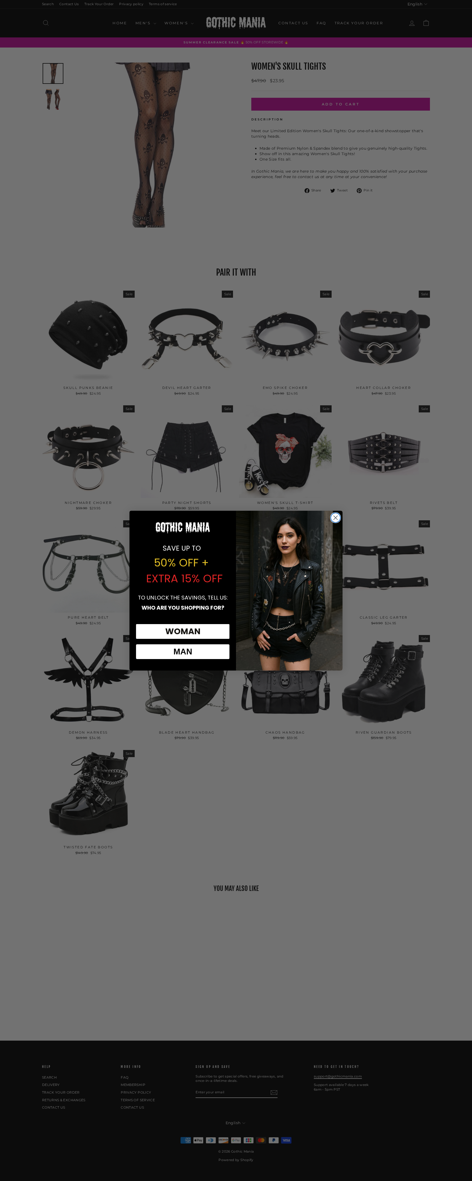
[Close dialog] (335, 517)
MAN (182, 651)
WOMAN (182, 631)
